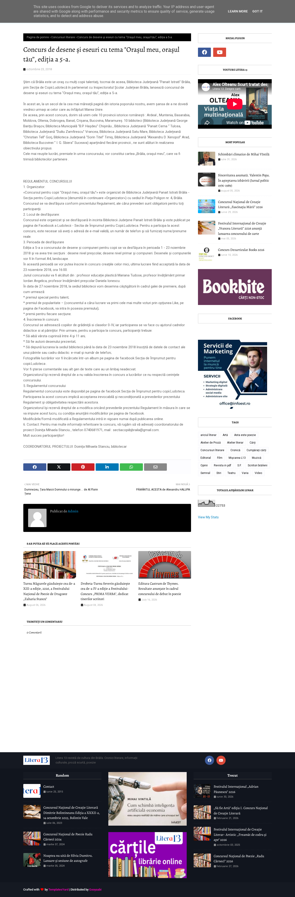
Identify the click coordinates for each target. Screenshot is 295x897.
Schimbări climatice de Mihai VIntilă (243, 154)
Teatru (231, 473)
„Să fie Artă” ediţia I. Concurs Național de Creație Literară (241, 811)
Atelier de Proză (211, 442)
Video (258, 473)
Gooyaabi (95, 889)
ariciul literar (208, 435)
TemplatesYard (58, 889)
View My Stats (208, 517)
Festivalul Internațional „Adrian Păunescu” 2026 (236, 789)
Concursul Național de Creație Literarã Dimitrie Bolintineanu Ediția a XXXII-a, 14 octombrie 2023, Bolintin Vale (71, 812)
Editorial (206, 457)
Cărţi (253, 442)
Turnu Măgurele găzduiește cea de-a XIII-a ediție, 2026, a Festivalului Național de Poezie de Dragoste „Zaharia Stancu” (49, 591)
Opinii (204, 465)
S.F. (239, 465)
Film (219, 457)
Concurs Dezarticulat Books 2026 (241, 249)
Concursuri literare (63, 37)
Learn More (238, 11)
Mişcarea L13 (237, 457)
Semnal (205, 473)
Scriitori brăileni (257, 465)
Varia (245, 473)
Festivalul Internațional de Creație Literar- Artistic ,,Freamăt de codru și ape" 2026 (240, 834)
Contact (48, 786)
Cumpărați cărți (256, 450)
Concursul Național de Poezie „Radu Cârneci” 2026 (239, 859)
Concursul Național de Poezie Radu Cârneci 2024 (67, 837)
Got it (257, 11)
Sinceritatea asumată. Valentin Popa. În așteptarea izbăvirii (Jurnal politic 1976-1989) (244, 180)
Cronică (235, 450)
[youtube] (219, 52)
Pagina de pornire (38, 37)
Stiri (218, 473)
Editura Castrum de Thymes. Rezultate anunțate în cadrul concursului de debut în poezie (159, 588)
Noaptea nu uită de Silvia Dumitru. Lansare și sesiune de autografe (68, 858)
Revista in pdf (222, 465)
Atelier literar (235, 442)
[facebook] (204, 52)
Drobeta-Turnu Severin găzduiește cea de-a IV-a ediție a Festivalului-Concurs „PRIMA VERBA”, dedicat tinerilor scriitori (105, 591)
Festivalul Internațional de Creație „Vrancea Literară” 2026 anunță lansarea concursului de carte (242, 228)
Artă (225, 435)
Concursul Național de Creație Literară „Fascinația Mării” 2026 (240, 204)
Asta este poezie (245, 435)
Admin (72, 511)
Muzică (256, 457)
